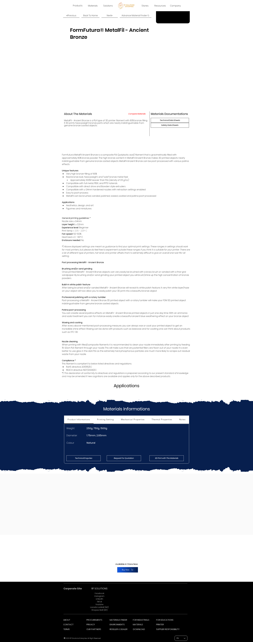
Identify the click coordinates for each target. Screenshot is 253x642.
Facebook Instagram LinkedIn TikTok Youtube (99, 599)
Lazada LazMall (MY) (99, 607)
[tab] (79, 420)
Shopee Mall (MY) (99, 610)
